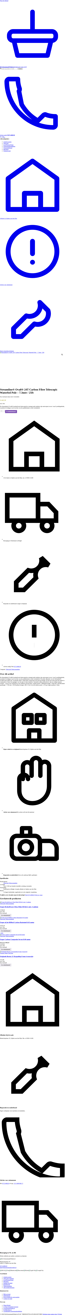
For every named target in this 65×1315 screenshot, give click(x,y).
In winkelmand (11, 411)
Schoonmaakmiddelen (9, 146)
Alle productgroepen (8, 1287)
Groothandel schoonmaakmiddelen (12, 1311)
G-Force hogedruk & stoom (10, 1307)
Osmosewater (7, 151)
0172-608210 (17, 666)
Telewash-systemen (8, 1278)
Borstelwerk (6, 1284)
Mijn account (6, 1294)
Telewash (5, 143)
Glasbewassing (7, 142)
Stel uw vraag (38, 895)
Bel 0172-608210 (30, 895)
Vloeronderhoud (7, 148)
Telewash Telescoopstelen (13, 669)
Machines (6, 149)
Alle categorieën (5, 139)
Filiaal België (6, 1305)
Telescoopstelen (7, 1286)
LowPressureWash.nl (9, 1308)
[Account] (1, 137)
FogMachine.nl (7, 1310)
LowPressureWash (8, 145)
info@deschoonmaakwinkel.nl (8, 1267)
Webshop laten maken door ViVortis (52, 1314)
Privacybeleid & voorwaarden (11, 1297)
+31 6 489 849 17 (18, 1183)
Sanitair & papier (7, 1283)
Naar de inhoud (4, 0)
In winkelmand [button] (5, 915)
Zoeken (20, 68)
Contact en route (7, 1298)
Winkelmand (6, 1295)
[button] (62, 354)
